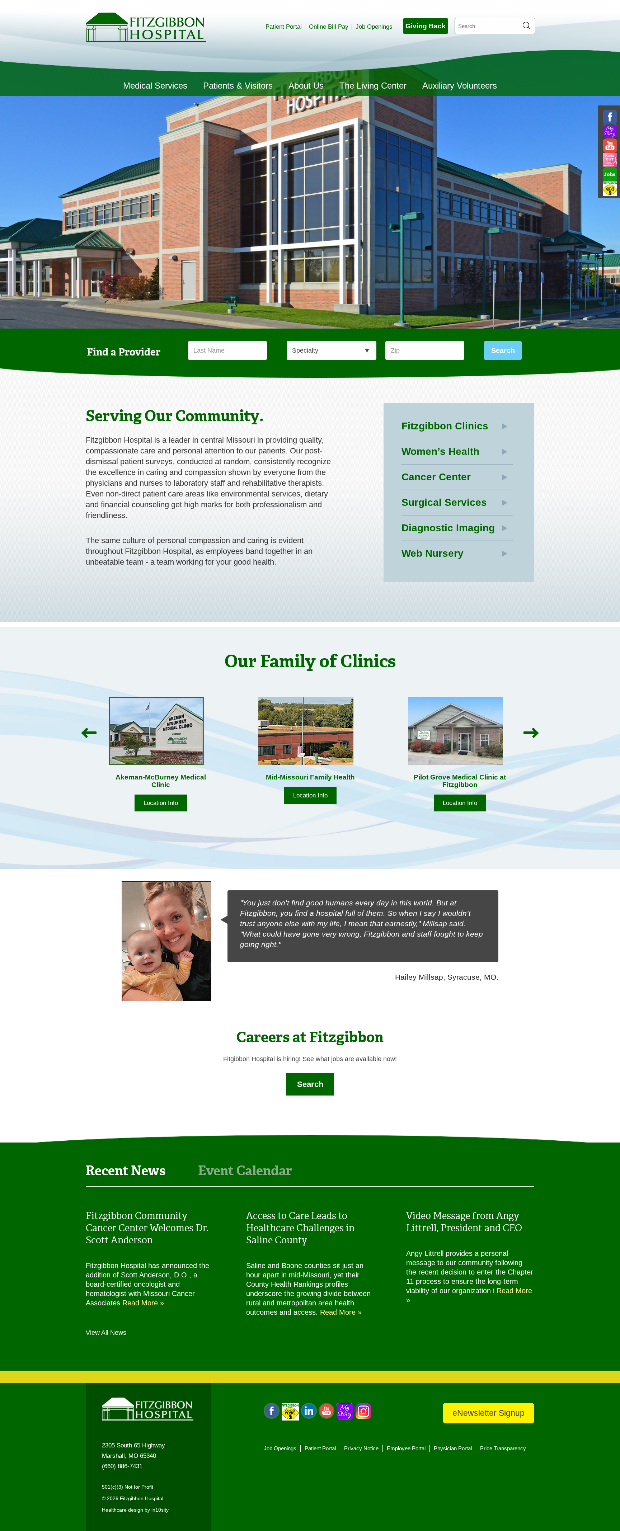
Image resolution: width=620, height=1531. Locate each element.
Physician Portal (453, 1448)
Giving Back (425, 26)
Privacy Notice (361, 1448)
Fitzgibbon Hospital (146, 27)
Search (310, 1084)
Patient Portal (284, 26)
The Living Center (373, 85)
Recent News (126, 1170)
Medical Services (155, 85)
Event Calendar (245, 1170)
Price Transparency (503, 1448)
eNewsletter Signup (488, 1413)
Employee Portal (406, 1448)
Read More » (143, 1303)
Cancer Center (436, 476)
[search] (495, 26)
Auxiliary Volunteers (459, 85)
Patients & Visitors (238, 85)
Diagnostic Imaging (448, 527)
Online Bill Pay (328, 26)
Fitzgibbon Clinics (444, 426)
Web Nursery (432, 553)
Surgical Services (444, 502)
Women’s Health (440, 451)
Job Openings (374, 26)
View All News (106, 1332)
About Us (306, 85)
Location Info (166, 795)
